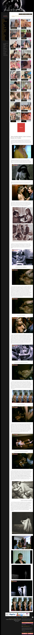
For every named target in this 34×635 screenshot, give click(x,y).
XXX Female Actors (5, 51)
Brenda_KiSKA (24, 79)
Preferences (5, 16)
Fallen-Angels (14, 38)
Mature (3, 28)
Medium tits (4, 31)
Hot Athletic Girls (5, 50)
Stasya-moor (13, 90)
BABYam (13, 48)
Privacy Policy (11, 618)
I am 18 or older (27, 622)
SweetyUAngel (14, 79)
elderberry (23, 69)
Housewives (4, 35)
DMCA (18, 618)
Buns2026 (23, 38)
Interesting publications (5, 55)
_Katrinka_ (24, 90)
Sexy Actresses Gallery (5, 48)
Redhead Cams (4, 21)
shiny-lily (23, 121)
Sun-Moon (13, 121)
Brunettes (3, 20)
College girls (4, 27)
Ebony (3, 33)
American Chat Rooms (5, 46)
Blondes (3, 19)
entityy (13, 100)
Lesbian (3, 24)
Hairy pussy (4, 30)
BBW (2, 23)
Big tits (3, 32)
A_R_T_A (13, 69)
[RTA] (32, 624)
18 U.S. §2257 (31, 631)
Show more (21, 127)
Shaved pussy (4, 29)
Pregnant (3, 25)
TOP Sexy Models (4, 53)
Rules (26, 631)
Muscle (3, 26)
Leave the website (24, 624)
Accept (30, 633)
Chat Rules (14, 618)
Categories (5, 15)
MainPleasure (24, 110)
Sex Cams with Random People (5, 44)
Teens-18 (3, 34)
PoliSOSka (24, 48)
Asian (3, 22)
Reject (24, 633)
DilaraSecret (13, 110)
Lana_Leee (24, 100)
